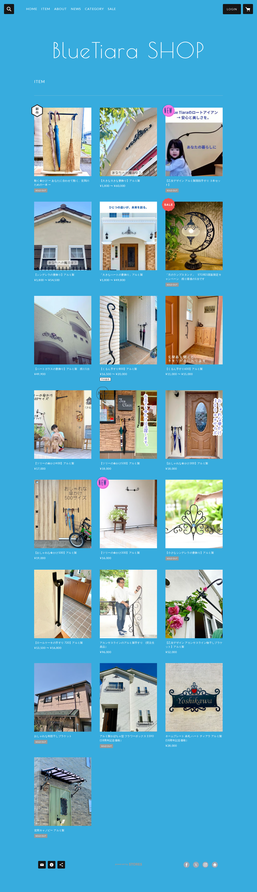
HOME (31, 9)
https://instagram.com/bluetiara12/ (205, 865)
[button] (232, 9)
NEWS (76, 9)
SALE (112, 9)
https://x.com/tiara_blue (196, 865)
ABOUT (60, 9)
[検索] (9, 9)
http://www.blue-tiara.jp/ (215, 865)
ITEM (45, 9)
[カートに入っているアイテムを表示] (248, 9)
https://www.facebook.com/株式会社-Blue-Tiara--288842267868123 (187, 865)
